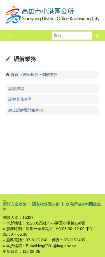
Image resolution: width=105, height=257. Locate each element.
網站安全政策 (14, 204)
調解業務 (50, 74)
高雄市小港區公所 (52, 15)
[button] (97, 35)
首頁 (14, 74)
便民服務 (31, 74)
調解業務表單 (20, 99)
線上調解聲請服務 (24, 110)
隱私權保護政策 (46, 204)
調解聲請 (16, 88)
